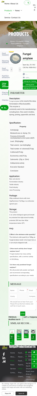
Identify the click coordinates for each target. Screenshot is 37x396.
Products (19, 41)
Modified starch (14, 319)
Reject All (8, 393)
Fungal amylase (22, 44)
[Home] (2, 1)
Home (12, 41)
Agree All (21, 393)
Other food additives (20, 42)
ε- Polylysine (32, 317)
